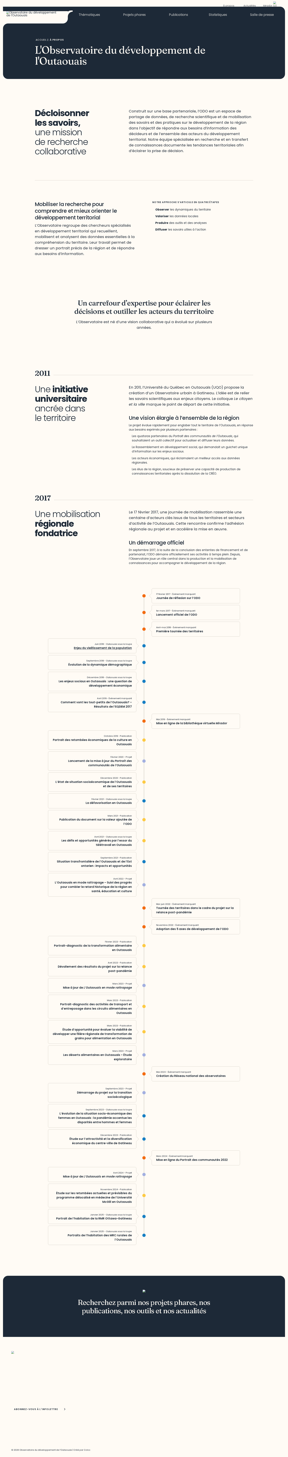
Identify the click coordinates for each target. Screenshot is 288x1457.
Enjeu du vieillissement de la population (103, 648)
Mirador (267, 5)
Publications (178, 15)
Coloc (87, 1450)
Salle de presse (262, 15)
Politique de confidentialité (217, 1384)
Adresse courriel (21, 1386)
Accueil (41, 39)
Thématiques (89, 15)
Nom (15, 1395)
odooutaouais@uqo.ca (121, 1389)
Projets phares (134, 15)
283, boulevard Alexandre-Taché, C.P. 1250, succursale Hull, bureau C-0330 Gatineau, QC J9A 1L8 (133, 1372)
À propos (228, 5)
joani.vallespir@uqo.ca (214, 1377)
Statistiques (218, 15)
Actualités (250, 5)
